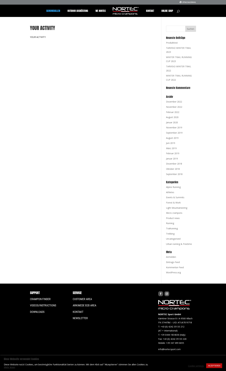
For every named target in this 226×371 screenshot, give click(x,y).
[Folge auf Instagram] (166, 293)
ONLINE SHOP (167, 11)
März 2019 (171, 148)
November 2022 (174, 106)
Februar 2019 (172, 153)
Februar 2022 (172, 112)
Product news (173, 218)
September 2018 (174, 174)
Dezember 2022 (174, 101)
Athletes (170, 192)
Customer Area (82, 299)
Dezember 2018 (174, 163)
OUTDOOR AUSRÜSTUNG (77, 11)
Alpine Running (173, 187)
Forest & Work (173, 202)
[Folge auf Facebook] (160, 293)
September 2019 (174, 132)
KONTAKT (150, 11)
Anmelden (171, 256)
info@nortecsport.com (169, 349)
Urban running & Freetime (179, 244)
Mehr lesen (9, 367)
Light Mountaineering (176, 207)
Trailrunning (172, 228)
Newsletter (80, 318)
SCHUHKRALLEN (53, 11)
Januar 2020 (172, 122)
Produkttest (172, 42)
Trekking (170, 233)
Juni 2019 (170, 143)
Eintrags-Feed (173, 262)
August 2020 (172, 117)
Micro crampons (174, 212)
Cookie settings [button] (196, 365)
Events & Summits (175, 197)
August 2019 (172, 137)
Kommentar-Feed (175, 267)
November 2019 (174, 127)
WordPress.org (173, 272)
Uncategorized (173, 238)
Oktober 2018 (173, 168)
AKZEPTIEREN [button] (214, 365)
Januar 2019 (172, 158)
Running (170, 223)
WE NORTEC (100, 11)
